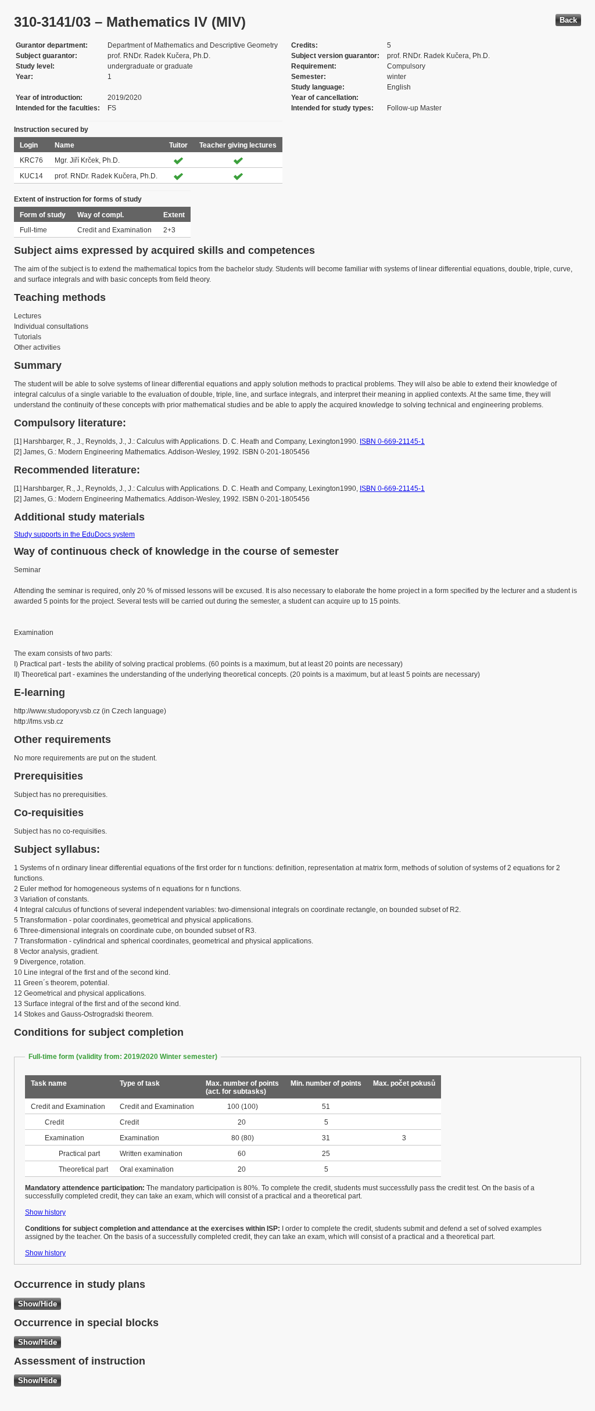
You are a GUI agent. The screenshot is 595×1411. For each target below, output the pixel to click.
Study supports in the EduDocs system (74, 534)
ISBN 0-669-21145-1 (392, 441)
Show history (45, 1212)
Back (568, 20)
